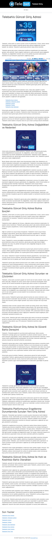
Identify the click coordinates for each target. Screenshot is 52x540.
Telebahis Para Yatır (7, 531)
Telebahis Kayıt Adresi (11, 100)
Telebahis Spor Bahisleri (12, 107)
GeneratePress (34, 538)
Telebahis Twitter (10, 105)
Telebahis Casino (10, 103)
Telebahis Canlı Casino (8, 529)
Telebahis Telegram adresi (12, 101)
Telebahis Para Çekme (8, 527)
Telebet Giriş (37, 4)
